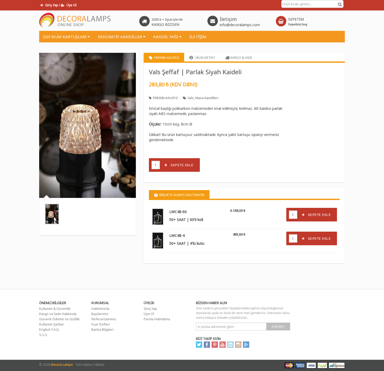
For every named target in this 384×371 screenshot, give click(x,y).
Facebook (207, 344)
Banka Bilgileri (102, 329)
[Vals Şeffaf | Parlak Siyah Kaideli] (52, 214)
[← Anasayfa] (75, 20)
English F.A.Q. (49, 329)
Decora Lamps (62, 364)
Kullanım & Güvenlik (55, 308)
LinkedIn (230, 344)
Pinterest (215, 344)
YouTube (222, 344)
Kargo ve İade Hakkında (58, 313)
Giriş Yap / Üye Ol (60, 5)
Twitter (199, 344)
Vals (191, 98)
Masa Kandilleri (206, 98)
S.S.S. (43, 334)
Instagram (238, 344)
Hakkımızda (100, 308)
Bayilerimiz (99, 313)
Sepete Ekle (180, 165)
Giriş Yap (150, 308)
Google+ (246, 344)
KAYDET (278, 326)
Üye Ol (149, 313)
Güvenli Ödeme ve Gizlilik (59, 319)
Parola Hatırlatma (157, 319)
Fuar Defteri (100, 324)
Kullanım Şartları (51, 324)
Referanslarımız (103, 319)
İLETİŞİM (198, 36)
